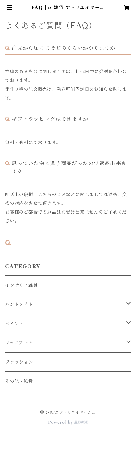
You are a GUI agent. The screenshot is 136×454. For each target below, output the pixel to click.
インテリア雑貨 (21, 285)
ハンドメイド (19, 304)
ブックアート (19, 343)
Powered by (61, 422)
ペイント (14, 323)
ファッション (19, 362)
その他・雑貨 (19, 381)
